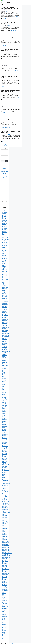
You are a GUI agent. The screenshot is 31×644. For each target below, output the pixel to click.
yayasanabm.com (4, 352)
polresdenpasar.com (4, 339)
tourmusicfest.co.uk (4, 459)
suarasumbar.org (4, 399)
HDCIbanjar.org (4, 523)
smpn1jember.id (4, 440)
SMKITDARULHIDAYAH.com (6, 507)
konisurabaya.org (4, 408)
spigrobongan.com (4, 314)
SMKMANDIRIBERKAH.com (6, 503)
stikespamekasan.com (5, 299)
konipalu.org (4, 406)
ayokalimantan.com (4, 212)
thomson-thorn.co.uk (3, 475)
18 (2, 153)
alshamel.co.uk (4, 610)
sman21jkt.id (4, 292)
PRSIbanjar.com (4, 539)
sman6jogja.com (4, 323)
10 (1, 152)
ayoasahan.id (4, 264)
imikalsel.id (3, 388)
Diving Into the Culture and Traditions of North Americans (4, 175)
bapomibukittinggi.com (5, 571)
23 (7, 153)
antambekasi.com (4, 347)
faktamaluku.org (4, 417)
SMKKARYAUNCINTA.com (6, 510)
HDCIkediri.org (4, 525)
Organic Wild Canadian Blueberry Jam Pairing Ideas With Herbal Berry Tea (9, 63)
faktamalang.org (4, 410)
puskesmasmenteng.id (5, 295)
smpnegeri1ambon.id (5, 434)
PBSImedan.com (4, 355)
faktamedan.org (4, 409)
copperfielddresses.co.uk (5, 470)
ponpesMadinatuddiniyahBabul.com (7, 543)
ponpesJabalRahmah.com (5, 540)
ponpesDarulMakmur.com (5, 556)
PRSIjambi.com (4, 533)
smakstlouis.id (4, 282)
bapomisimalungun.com (5, 567)
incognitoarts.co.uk (4, 609)
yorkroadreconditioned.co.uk (6, 483)
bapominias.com (4, 566)
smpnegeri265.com (4, 586)
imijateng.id (3, 384)
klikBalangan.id (4, 265)
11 (2, 152)
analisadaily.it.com (4, 226)
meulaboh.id (4, 260)
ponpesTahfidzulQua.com (5, 552)
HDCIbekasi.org (4, 521)
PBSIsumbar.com (4, 357)
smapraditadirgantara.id (5, 283)
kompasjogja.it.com (4, 247)
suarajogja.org (4, 394)
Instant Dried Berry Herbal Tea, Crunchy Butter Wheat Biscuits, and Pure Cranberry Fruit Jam (10, 8)
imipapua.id (3, 389)
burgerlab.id (3, 634)
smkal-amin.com (4, 492)
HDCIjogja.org (4, 516)
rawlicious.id (4, 639)
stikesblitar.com (4, 305)
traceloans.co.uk (4, 472)
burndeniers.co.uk (4, 468)
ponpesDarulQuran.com (5, 550)
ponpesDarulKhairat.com (5, 541)
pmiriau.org (3, 423)
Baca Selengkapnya (13, 30)
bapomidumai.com (4, 577)
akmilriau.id (3, 376)
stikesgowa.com (4, 311)
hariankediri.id (4, 277)
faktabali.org (4, 411)
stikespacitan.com (4, 298)
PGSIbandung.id (4, 368)
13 (4, 152)
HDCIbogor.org (4, 520)
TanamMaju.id (4, 598)
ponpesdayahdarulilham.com (6, 555)
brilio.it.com (3, 234)
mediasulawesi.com (4, 221)
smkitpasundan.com (4, 495)
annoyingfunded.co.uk (5, 466)
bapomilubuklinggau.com (5, 573)
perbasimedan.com (4, 360)
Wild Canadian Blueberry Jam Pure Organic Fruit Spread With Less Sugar (10, 37)
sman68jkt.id (4, 286)
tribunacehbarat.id (4, 261)
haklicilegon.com (4, 452)
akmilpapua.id (4, 375)
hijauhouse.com (4, 638)
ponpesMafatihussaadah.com (6, 546)
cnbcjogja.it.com (4, 240)
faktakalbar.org (4, 415)
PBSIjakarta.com (4, 353)
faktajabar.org (4, 413)
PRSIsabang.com (4, 527)
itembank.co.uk (4, 618)
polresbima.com (4, 344)
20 (4, 153)
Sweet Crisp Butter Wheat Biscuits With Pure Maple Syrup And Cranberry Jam (10, 91)
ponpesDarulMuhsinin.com (5, 542)
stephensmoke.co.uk (5, 463)
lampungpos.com (4, 220)
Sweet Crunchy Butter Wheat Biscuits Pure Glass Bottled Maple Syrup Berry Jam (10, 119)
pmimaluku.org (4, 422)
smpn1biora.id (4, 436)
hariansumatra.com (4, 217)
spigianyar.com (4, 313)
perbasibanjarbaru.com (5, 361)
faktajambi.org (4, 412)
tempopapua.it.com (4, 251)
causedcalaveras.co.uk (5, 606)
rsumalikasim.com (4, 332)
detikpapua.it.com (4, 245)
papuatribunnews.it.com (5, 239)
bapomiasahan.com (4, 563)
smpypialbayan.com (5, 590)
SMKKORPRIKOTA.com (5, 506)
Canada (3, 58)
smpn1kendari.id (4, 442)
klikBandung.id (4, 266)
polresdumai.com (4, 345)
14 (5, 152)
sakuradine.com (4, 632)
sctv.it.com (3, 253)
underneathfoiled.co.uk (5, 476)
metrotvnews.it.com (4, 255)
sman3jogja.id (4, 290)
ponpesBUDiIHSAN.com (5, 554)
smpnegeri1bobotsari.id (5, 437)
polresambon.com (4, 343)
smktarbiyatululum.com (5, 497)
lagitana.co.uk (4, 617)
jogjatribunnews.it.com (5, 237)
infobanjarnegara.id (4, 269)
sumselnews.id (4, 210)
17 (1, 153)
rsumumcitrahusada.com (5, 335)
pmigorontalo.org (4, 421)
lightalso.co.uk (4, 462)
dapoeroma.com (4, 627)
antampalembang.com (5, 348)
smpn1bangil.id (4, 435)
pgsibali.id (3, 370)
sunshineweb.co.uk (4, 614)
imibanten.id (4, 385)
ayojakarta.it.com (4, 228)
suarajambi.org (4, 395)
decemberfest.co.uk (4, 615)
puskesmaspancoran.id (5, 294)
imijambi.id (3, 387)
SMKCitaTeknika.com (5, 509)
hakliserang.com (4, 453)
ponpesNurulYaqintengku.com (6, 557)
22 (6, 153)
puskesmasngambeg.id (5, 297)
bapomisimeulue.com (5, 562)
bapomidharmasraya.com (5, 569)
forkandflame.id (4, 636)
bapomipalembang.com (5, 574)
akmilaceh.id (4, 380)
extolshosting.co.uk (4, 608)
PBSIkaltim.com (4, 356)
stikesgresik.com (4, 312)
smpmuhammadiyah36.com (5, 583)
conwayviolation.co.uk (5, 469)
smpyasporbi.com (4, 589)
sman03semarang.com (5, 319)
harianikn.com (4, 218)
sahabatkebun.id (4, 601)
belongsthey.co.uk (4, 467)
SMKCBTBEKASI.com (5, 504)
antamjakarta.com (4, 346)
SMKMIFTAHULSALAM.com (6, 502)
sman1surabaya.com (5, 322)
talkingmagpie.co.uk (5, 486)
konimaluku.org (4, 404)
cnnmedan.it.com (4, 258)
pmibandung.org (4, 426)
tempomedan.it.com (4, 249)
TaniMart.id (3, 594)
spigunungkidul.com (5, 315)
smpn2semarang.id (4, 428)
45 (3, 145)
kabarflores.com (4, 222)
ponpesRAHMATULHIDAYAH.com (7, 553)
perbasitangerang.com (5, 365)
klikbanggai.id (4, 267)
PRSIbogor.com (4, 535)
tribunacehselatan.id (4, 262)
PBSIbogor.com (4, 354)
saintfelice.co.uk (4, 488)
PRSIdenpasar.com (4, 528)
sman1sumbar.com (4, 320)
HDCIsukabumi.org (5, 522)
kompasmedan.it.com (5, 248)
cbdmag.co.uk (4, 620)
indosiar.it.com (4, 254)
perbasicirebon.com (4, 367)
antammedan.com (4, 349)
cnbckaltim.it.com (4, 242)
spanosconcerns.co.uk (5, 477)
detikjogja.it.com (4, 244)
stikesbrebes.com (4, 307)
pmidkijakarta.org (4, 419)
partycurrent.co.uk (4, 461)
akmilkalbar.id (4, 377)
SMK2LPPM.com (4, 511)
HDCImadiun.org (4, 526)
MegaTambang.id (4, 605)
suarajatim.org (4, 396)
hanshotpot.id (4, 633)
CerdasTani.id (4, 593)
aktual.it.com (4, 224)
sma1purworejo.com (5, 328)
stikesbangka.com (4, 303)
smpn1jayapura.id (4, 439)
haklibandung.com (4, 456)
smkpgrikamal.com (4, 496)
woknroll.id (3, 631)
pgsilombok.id (4, 372)
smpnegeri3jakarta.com (5, 587)
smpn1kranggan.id (4, 443)
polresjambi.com (4, 340)
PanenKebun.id (4, 602)
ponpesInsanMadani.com (5, 544)
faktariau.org (4, 416)
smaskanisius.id (4, 285)
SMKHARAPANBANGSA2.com (6, 512)
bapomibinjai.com (4, 568)
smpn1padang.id (4, 448)
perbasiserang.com (4, 364)
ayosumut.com (4, 213)
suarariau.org (4, 398)
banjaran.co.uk (4, 619)
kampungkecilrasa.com (5, 629)
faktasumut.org (4, 418)
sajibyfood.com (4, 624)
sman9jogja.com (4, 324)
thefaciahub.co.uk (4, 490)
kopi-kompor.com (4, 625)
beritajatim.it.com (4, 231)
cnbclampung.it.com (5, 241)
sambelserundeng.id (4, 628)
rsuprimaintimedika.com (5, 333)
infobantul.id (4, 270)
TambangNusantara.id (5, 603)
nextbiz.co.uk (4, 613)
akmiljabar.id (4, 381)
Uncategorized (4, 18)
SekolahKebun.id (4, 599)
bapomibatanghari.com (5, 578)
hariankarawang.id (4, 276)
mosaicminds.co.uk (4, 612)
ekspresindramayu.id (5, 275)
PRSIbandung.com (4, 534)
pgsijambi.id (4, 369)
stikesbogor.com (4, 306)
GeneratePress (14, 643)
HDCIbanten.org (4, 515)
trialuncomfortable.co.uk (5, 464)
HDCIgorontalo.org (4, 518)
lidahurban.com (4, 622)
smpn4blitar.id (4, 432)
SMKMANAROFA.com (5, 505)
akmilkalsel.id (4, 378)
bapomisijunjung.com (5, 570)
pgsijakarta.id (4, 371)
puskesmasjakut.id (4, 293)
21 (5, 153)
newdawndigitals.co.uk (5, 487)
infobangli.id (4, 268)
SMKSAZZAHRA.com (5, 508)
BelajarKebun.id (4, 600)
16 (7, 152)
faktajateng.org (4, 414)
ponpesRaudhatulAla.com (5, 547)
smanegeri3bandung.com (5, 325)
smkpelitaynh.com (4, 499)
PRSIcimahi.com (4, 536)
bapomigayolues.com (5, 561)
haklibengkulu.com (4, 454)
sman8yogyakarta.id (5, 287)
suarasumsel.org (4, 400)
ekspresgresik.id (4, 273)
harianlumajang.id (4, 278)
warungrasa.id (4, 626)
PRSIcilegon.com (4, 529)
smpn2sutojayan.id (4, 431)
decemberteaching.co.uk (5, 471)
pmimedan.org (4, 424)
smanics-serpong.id (3, 281)
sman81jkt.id (4, 291)
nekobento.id (4, 630)
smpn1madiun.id (4, 445)
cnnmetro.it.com (4, 259)
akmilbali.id (3, 379)
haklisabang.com (4, 451)
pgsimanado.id (4, 374)
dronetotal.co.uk (4, 460)
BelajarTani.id (4, 592)
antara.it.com (4, 225)
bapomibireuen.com (4, 560)
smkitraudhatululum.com (5, 501)
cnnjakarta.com (4, 216)
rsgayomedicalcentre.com (5, 336)
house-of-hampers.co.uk (4, 479)
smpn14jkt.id (4, 430)
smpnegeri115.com (4, 585)
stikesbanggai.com (4, 302)
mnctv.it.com (4, 257)
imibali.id (3, 386)
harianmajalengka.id (5, 279)
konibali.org (3, 401)
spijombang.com (4, 316)
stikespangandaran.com (5, 300)
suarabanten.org (4, 393)
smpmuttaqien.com (4, 584)
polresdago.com (4, 337)
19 (3, 153)
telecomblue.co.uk (4, 478)
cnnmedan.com (4, 215)
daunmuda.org (4, 637)
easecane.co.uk (4, 607)
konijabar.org (4, 403)
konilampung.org (4, 405)
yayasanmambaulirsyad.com (6, 351)
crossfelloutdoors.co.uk (5, 482)
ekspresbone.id (4, 272)
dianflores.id (4, 317)
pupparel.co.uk (4, 621)
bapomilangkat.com (4, 565)
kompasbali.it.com (4, 246)
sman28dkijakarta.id (5, 289)
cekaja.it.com (4, 236)
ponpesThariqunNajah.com (5, 549)
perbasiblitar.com (4, 362)
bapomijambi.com (4, 579)
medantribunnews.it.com (5, 238)
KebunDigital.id (4, 597)
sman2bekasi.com (4, 329)
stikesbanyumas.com (5, 304)
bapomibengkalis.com (5, 575)
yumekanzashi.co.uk (5, 480)
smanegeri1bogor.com (5, 321)
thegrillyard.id (4, 635)
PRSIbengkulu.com (4, 531)
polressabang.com (4, 338)
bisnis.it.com (4, 233)
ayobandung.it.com (4, 229)
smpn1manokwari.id (5, 446)
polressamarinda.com (5, 341)
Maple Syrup (8, 127)
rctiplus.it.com (4, 256)
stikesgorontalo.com (5, 310)
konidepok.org (4, 407)
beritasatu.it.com (4, 232)
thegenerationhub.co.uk (5, 485)
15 (6, 152)
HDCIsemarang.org (4, 524)
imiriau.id (3, 391)
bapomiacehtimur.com (5, 559)
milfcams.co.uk (4, 611)
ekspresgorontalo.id (4, 274)
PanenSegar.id (4, 595)
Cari (6, 161)
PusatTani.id (4, 591)
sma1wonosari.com (4, 331)
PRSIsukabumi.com (5, 538)
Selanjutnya (6, 145)
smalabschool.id (4, 284)
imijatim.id (3, 383)
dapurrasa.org (4, 623)
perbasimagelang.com (5, 363)
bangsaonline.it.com (5, 230)
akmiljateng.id (4, 382)
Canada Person (5, 2)
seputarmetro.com (4, 223)
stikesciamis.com (4, 308)
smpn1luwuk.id (4, 444)
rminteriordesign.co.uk (5, 616)
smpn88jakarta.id (4, 433)
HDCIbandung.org (4, 519)
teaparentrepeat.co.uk (5, 484)
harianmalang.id (4, 280)
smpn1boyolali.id (4, 438)
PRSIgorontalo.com (4, 532)
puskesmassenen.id (4, 296)
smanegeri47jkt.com (5, 330)
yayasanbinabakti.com (5, 491)
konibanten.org (4, 402)
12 (3, 152)
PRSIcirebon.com (4, 537)
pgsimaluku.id (4, 373)
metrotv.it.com (4, 252)
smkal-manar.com (3, 494)
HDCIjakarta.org (4, 517)
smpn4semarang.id (4, 429)
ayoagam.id (3, 263)
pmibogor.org (4, 427)
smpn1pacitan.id (4, 447)
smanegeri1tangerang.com (5, 327)
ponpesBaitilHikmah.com (5, 545)
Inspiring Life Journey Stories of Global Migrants (4, 171)
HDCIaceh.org (4, 513)
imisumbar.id (4, 390)
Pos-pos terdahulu (4, 144)
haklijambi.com (4, 455)
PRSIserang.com (4, 530)
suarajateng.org (4, 397)
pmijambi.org (4, 420)
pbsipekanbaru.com (4, 359)
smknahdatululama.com (5, 500)
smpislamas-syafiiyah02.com (4, 582)
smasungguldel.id (4, 288)
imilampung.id (4, 392)
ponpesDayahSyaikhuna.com (6, 551)
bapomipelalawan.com (5, 576)
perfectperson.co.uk (4, 458)
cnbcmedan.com (4, 214)
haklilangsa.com (4, 450)
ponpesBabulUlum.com (5, 548)
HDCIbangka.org (4, 514)
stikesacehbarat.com (5, 301)
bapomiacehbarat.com (5, 558)
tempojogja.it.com (4, 250)
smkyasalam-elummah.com (4, 498)
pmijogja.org (4, 425)
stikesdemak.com (4, 309)
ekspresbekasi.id (4, 271)
